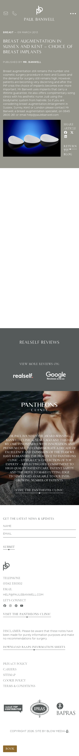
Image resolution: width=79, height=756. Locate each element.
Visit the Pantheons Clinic (39, 490)
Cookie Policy (14, 680)
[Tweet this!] (72, 132)
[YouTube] (22, 606)
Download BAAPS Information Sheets (34, 647)
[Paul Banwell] (39, 10)
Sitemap (9, 675)
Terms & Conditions (19, 686)
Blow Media (56, 731)
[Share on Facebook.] (65, 132)
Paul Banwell (39, 19)
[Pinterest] (16, 606)
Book (10, 749)
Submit (9, 547)
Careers (9, 669)
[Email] (5, 13)
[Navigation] (73, 13)
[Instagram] (10, 606)
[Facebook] (5, 606)
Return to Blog (70, 147)
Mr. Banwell (32, 62)
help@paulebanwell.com (23, 595)
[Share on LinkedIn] (65, 136)
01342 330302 (12, 583)
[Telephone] (14, 13)
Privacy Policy (15, 664)
